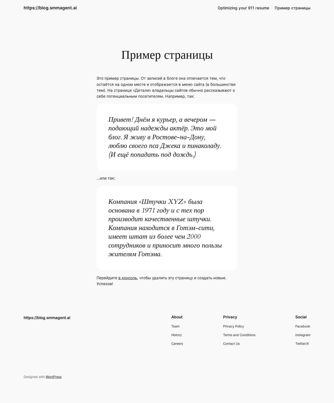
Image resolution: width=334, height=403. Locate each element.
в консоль (127, 278)
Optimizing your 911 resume (243, 8)
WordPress (54, 377)
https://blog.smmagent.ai (50, 7)
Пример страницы (292, 8)
